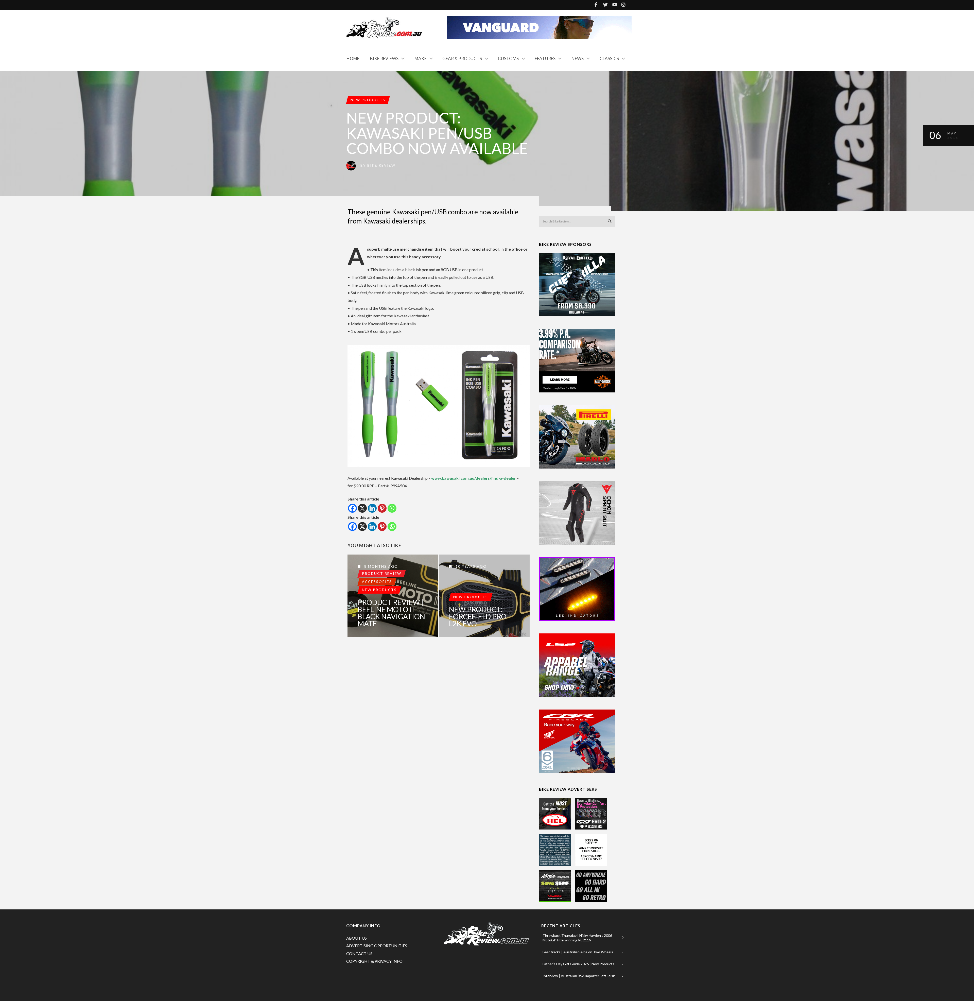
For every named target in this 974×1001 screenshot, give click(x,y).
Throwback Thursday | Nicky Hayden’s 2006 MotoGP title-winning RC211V (577, 937)
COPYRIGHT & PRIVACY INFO (374, 961)
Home (352, 58)
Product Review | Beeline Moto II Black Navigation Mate (391, 613)
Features (545, 58)
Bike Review (381, 165)
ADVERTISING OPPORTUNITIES (376, 945)
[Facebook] (352, 508)
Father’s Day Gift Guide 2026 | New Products (578, 964)
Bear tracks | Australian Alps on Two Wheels (578, 952)
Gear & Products (462, 58)
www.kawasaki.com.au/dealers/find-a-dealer (473, 478)
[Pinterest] (382, 508)
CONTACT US (359, 953)
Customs (508, 58)
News (577, 58)
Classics (609, 58)
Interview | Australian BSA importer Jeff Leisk (579, 976)
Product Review (381, 573)
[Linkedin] (372, 508)
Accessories (377, 581)
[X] (362, 508)
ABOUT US (356, 938)
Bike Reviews (384, 58)
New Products (368, 100)
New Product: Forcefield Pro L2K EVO (478, 616)
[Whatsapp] (392, 508)
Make (420, 58)
